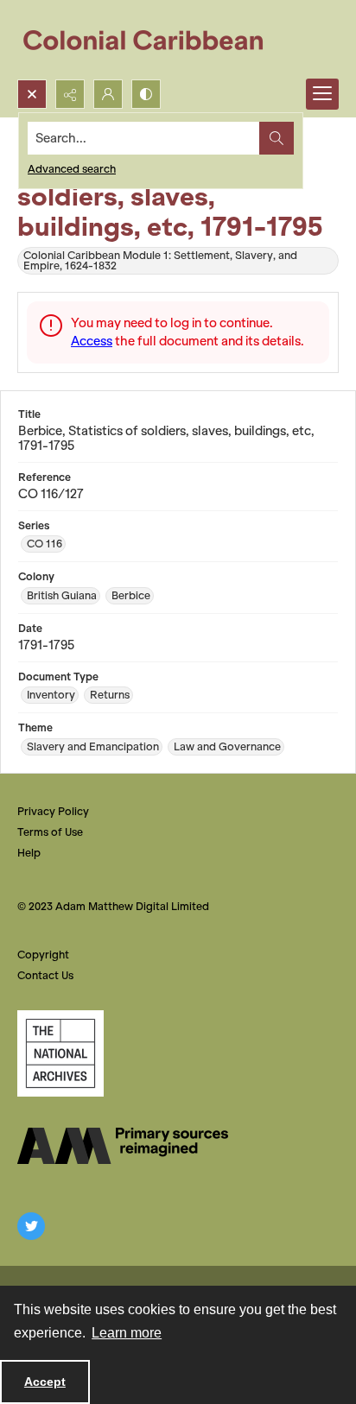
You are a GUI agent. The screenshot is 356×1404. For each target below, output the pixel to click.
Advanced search (72, 168)
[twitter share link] (31, 1226)
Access (91, 341)
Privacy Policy (53, 811)
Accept (45, 1381)
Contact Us (45, 975)
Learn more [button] (127, 1332)
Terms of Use (50, 831)
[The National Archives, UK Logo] (60, 1053)
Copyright (43, 954)
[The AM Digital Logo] (122, 1146)
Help (29, 852)
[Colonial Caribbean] (155, 40)
